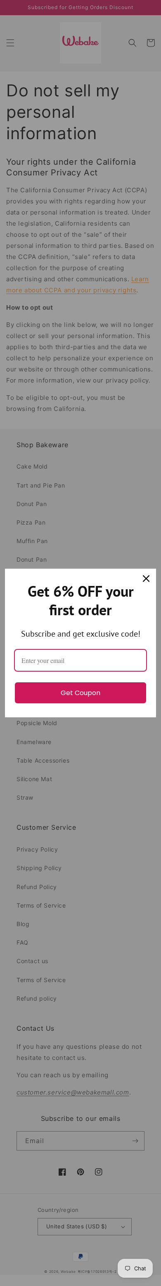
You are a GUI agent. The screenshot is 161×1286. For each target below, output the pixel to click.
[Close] (146, 578)
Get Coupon (80, 693)
